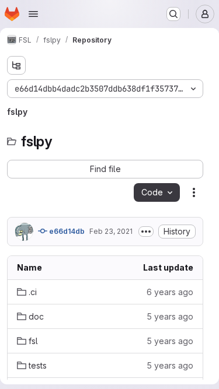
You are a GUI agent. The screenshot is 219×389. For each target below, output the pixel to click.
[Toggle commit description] (146, 231)
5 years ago (170, 316)
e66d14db (66, 231)
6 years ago (170, 292)
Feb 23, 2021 (111, 231)
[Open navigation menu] (33, 14)
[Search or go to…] (173, 14)
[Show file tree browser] (16, 65)
